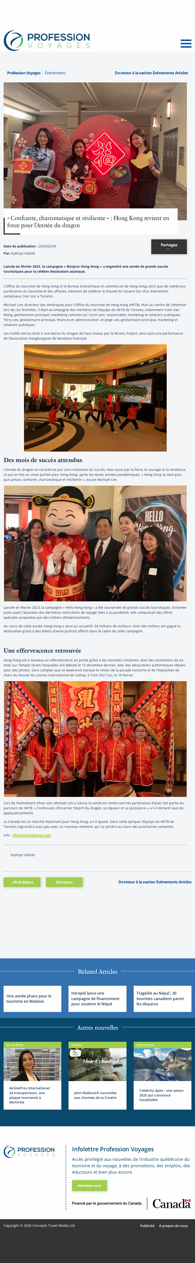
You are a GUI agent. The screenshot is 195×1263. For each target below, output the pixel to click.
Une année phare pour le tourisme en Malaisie (28, 998)
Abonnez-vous (89, 1185)
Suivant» (64, 882)
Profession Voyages (23, 72)
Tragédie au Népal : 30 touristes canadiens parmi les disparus (160, 998)
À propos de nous (173, 1225)
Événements (55, 72)
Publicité (147, 1225)
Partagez (169, 244)
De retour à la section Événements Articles (151, 72)
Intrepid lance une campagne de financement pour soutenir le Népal (95, 998)
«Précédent (22, 882)
